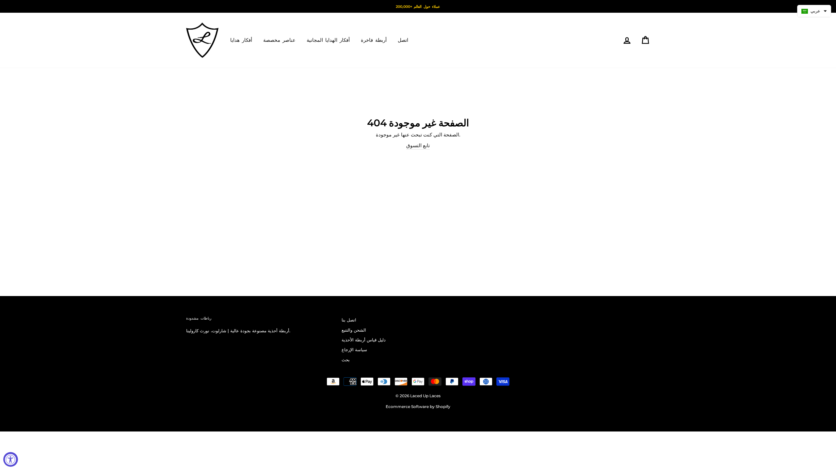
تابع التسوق (418, 145)
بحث (346, 359)
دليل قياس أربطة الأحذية (364, 339)
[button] (814, 11)
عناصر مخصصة (279, 40)
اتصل (403, 40)
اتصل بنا (349, 320)
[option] (418, 6)
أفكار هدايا (241, 40)
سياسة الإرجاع (354, 349)
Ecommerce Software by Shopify (418, 406)
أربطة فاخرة (374, 40)
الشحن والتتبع (354, 330)
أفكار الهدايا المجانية (328, 40)
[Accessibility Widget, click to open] (10, 459)
